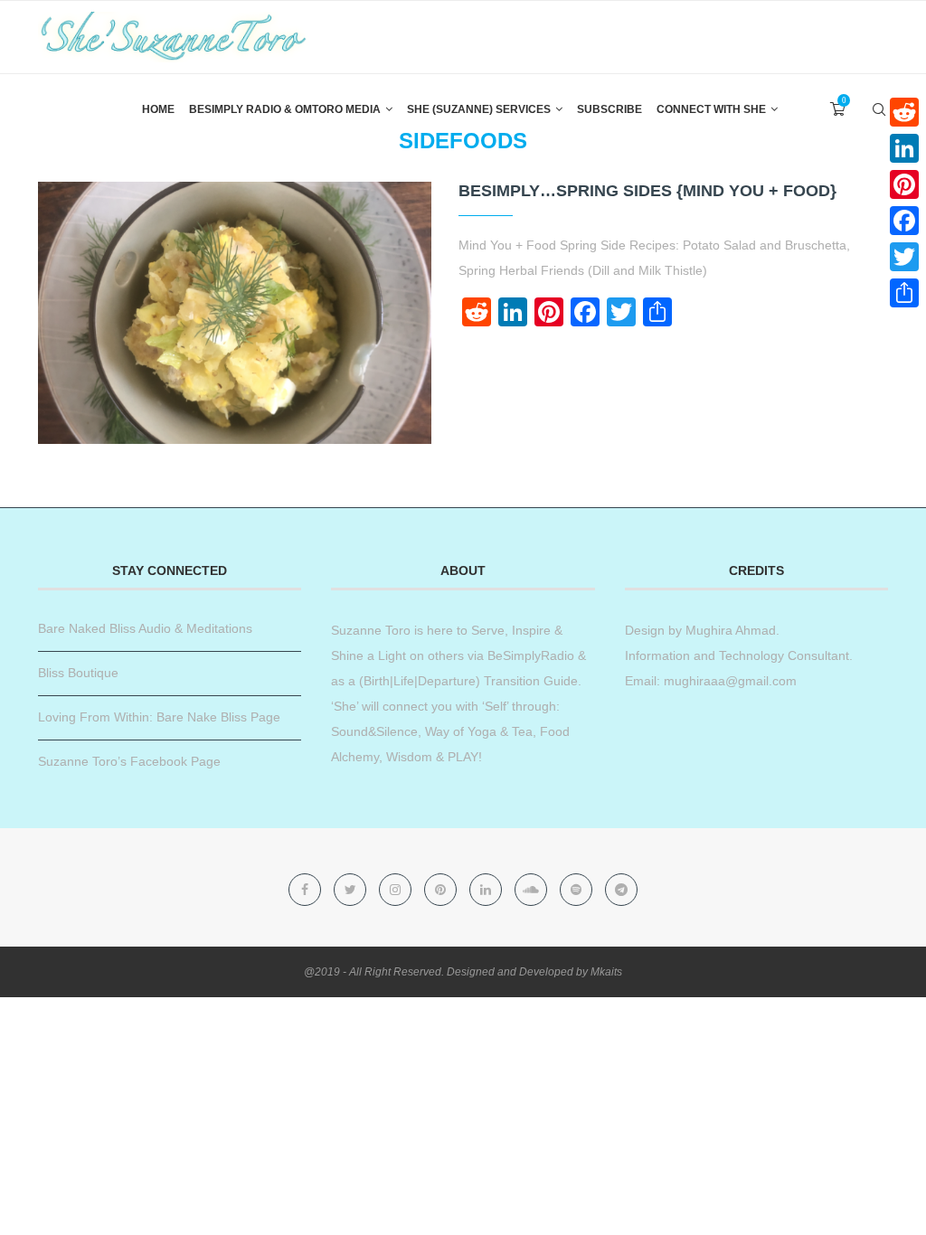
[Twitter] (351, 889)
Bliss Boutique (78, 672)
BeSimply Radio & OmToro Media (285, 109)
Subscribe (609, 109)
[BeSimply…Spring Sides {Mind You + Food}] (234, 313)
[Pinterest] (442, 889)
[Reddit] (904, 112)
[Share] (904, 293)
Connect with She (711, 109)
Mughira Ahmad (729, 630)
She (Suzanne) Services (479, 109)
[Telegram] (621, 889)
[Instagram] (397, 889)
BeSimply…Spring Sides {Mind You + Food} (647, 191)
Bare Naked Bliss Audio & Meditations (145, 628)
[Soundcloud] (532, 889)
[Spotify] (577, 889)
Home (158, 109)
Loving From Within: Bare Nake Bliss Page (159, 717)
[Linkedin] (487, 889)
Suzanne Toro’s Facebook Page (129, 761)
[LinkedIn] (904, 148)
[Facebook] (306, 889)
